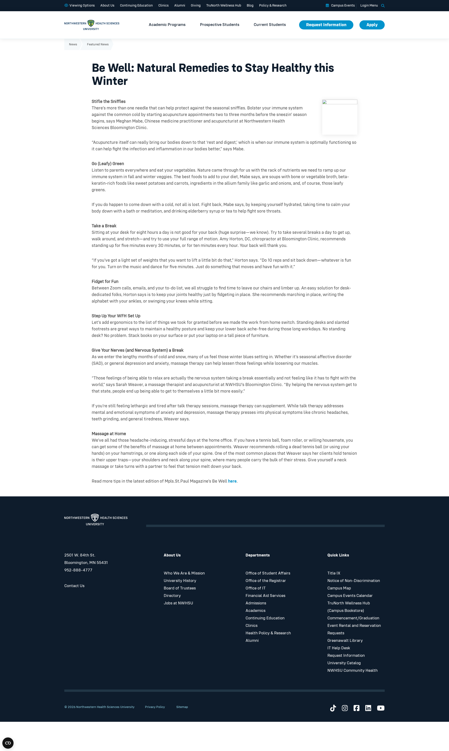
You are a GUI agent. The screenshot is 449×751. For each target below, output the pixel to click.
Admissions (256, 603)
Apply (372, 25)
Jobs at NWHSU (178, 603)
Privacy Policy (155, 707)
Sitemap (182, 707)
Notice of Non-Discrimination (353, 581)
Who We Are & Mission (184, 573)
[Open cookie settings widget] (8, 743)
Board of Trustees (180, 588)
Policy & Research (272, 5)
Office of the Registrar (266, 581)
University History (180, 581)
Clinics (163, 5)
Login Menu (369, 5)
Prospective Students (219, 25)
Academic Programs (167, 25)
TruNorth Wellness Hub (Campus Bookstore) (348, 607)
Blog (250, 5)
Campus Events (343, 5)
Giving (196, 5)
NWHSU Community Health (352, 670)
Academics (255, 611)
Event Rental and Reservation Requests (354, 629)
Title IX (333, 573)
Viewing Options (82, 5)
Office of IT (256, 588)
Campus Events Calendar (350, 596)
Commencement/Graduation (353, 618)
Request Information (326, 25)
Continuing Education (136, 5)
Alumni (179, 5)
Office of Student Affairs (268, 573)
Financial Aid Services (265, 596)
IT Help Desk (338, 648)
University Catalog (344, 663)
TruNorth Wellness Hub (223, 5)
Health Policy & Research (268, 633)
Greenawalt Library (345, 641)
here (232, 481)
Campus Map (339, 588)
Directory (172, 596)
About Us (107, 5)
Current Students (270, 25)
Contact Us (74, 586)
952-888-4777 (78, 570)
